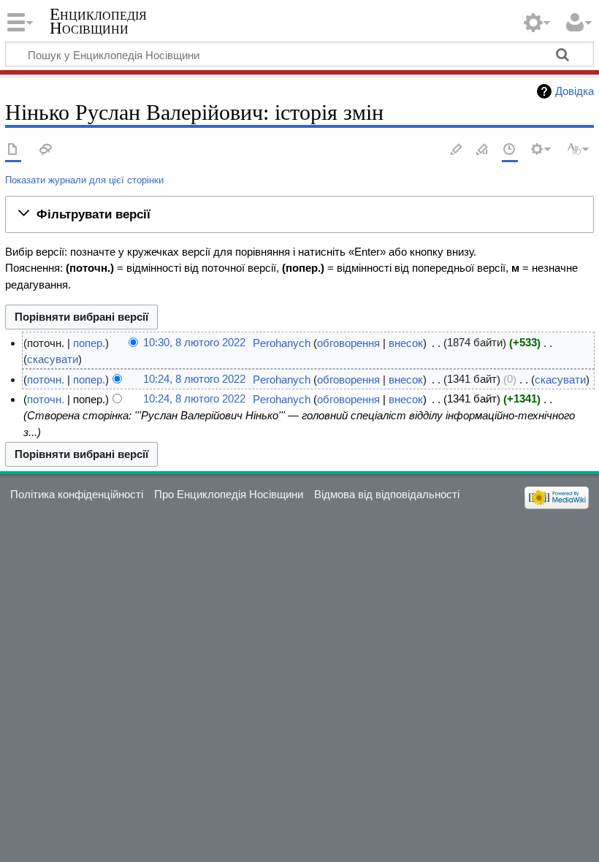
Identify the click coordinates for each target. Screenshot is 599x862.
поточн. (45, 379)
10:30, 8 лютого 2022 (194, 343)
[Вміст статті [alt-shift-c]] (13, 150)
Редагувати (456, 150)
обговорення (348, 343)
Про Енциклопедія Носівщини (228, 494)
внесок (406, 343)
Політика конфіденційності (76, 494)
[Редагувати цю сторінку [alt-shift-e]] (483, 150)
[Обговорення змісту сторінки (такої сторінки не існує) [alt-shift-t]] (46, 150)
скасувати (52, 359)
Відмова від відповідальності (386, 494)
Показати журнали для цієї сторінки (84, 180)
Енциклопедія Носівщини (98, 21)
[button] (299, 214)
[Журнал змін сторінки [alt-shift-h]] (510, 150)
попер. (89, 343)
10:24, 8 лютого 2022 (194, 379)
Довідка (574, 91)
